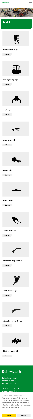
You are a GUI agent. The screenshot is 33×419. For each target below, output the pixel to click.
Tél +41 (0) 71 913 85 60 (10, 388)
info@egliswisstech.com (10, 391)
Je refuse (23, 416)
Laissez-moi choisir (9, 411)
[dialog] (16, 405)
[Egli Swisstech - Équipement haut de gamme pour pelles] (16, 371)
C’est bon (8, 416)
